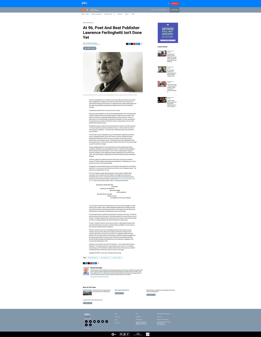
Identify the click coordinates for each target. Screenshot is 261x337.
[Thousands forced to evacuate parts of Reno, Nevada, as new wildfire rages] (87, 292)
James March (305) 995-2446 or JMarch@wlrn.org (164, 322)
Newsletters (108, 14)
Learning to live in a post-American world (92, 300)
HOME (83, 14)
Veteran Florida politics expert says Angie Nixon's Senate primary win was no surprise (172, 103)
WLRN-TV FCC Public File (141, 322)
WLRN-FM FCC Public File (141, 323)
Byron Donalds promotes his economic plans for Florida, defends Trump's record (171, 73)
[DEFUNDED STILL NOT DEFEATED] (168, 33)
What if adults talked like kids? (122, 290)
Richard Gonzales (92, 43)
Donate (116, 319)
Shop (137, 313)
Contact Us (117, 316)
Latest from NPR (116, 257)
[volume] (87, 9)
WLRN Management (161, 324)
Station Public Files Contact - (163, 319)
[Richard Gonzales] (86, 271)
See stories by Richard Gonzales (99, 277)
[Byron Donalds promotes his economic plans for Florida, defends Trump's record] (162, 69)
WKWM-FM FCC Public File (141, 324)
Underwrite (117, 322)
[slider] (89, 10)
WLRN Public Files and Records (163, 313)
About (127, 14)
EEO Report (159, 316)
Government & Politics (170, 52)
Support (119, 14)
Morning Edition (105, 257)
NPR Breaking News (88, 22)
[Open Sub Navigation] (89, 14)
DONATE (175, 3)
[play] (83, 10)
